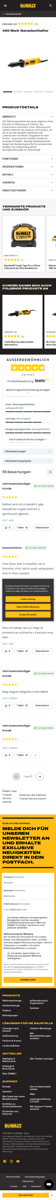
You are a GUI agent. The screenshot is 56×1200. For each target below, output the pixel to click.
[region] (28, 247)
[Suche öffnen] (51, 6)
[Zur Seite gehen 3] (27, 91)
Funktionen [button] (10, 158)
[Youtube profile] (18, 1161)
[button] (52, 1195)
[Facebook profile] (4, 1161)
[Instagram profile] (11, 1161)
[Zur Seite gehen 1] (7, 91)
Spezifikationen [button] (12, 166)
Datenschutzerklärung (23, 967)
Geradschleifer (13, 14)
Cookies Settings (28, 599)
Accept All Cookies (28, 614)
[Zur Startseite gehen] (28, 6)
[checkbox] (5, 922)
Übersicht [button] (9, 116)
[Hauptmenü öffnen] (5, 6)
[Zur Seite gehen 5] (48, 91)
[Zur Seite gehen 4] (38, 91)
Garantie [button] (8, 182)
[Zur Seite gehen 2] (17, 91)
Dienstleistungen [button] (14, 190)
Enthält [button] (8, 174)
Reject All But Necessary (28, 607)
